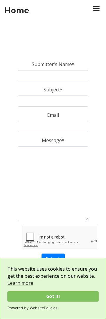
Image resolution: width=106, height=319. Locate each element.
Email (53, 115)
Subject (53, 89)
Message (53, 140)
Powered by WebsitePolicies (32, 308)
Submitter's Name (53, 64)
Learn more (20, 283)
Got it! (53, 296)
